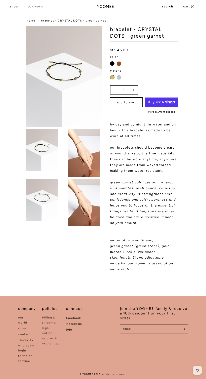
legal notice (47, 330)
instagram (74, 324)
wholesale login (26, 348)
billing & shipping (49, 320)
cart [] (189, 6)
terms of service (25, 358)
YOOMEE (87, 374)
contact (24, 334)
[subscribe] (183, 329)
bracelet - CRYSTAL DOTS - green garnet (73, 20)
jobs (69, 329)
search (167, 6)
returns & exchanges (51, 341)
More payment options (161, 111)
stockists (25, 340)
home (31, 20)
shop (14, 6)
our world (35, 6)
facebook (73, 318)
